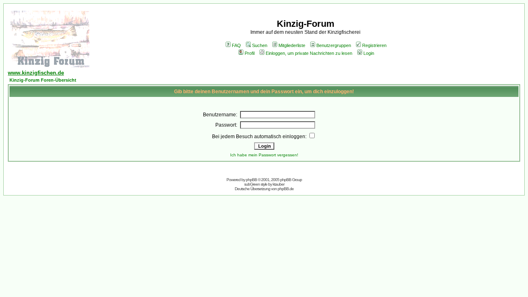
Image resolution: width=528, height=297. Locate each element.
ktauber (278, 184)
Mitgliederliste (291, 45)
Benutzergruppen (333, 45)
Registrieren (374, 45)
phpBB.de (286, 188)
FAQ (236, 45)
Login (368, 53)
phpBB (251, 179)
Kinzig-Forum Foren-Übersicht (42, 80)
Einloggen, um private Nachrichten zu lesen (309, 53)
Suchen (259, 45)
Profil (250, 53)
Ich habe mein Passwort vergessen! (264, 155)
